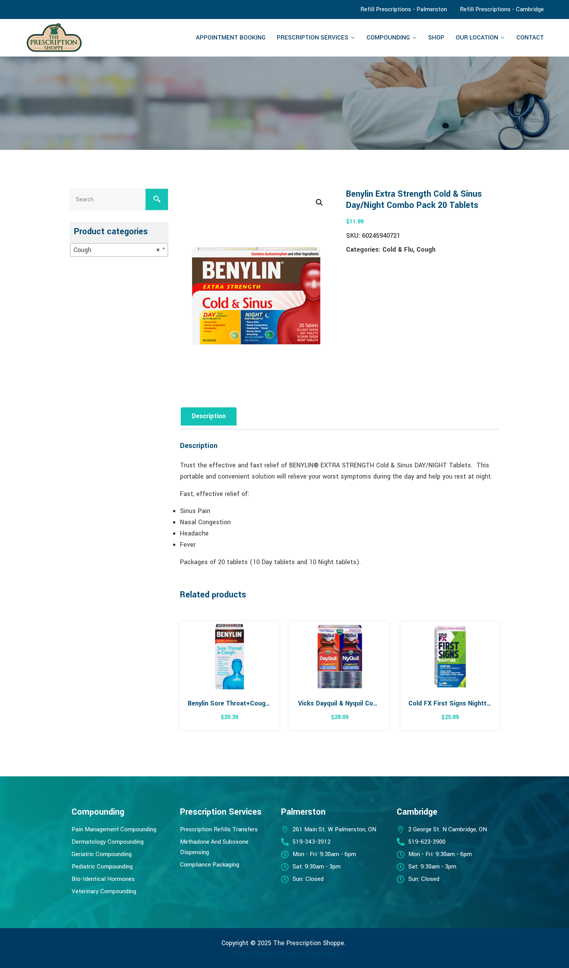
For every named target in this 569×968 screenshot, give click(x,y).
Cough (425, 249)
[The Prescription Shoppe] (85, 37)
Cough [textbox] (117, 249)
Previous (179, 679)
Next (500, 679)
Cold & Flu (397, 249)
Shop (436, 37)
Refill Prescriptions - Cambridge (502, 9)
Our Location (477, 37)
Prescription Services (312, 37)
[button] (319, 202)
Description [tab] (209, 416)
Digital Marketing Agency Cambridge (284, 953)
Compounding (388, 37)
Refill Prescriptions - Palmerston (403, 9)
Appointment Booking (231, 37)
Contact (530, 37)
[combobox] (119, 250)
